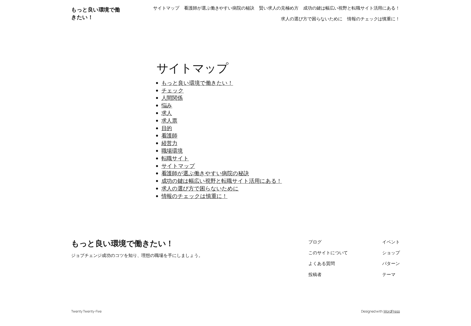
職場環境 (172, 150)
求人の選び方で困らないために (311, 19)
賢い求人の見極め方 (279, 8)
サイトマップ (166, 8)
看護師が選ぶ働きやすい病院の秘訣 (219, 8)
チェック (172, 90)
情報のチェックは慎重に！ (373, 19)
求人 (166, 113)
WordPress (391, 311)
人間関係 (172, 97)
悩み (166, 105)
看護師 (169, 135)
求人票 (169, 120)
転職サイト (175, 158)
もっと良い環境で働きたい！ (197, 82)
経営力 (169, 143)
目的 (166, 128)
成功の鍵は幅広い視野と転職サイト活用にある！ (351, 8)
